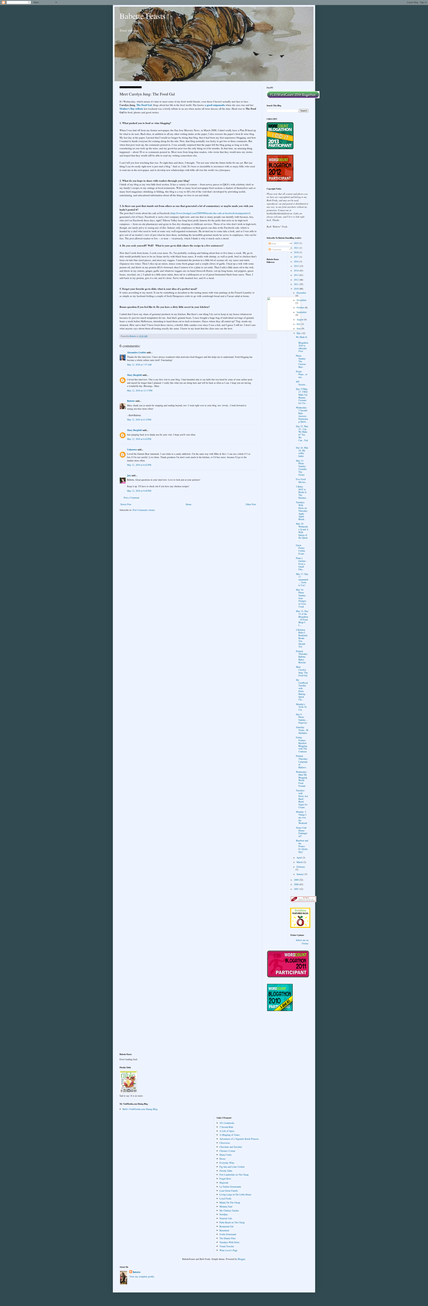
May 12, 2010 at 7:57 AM (139, 364)
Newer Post (125, 504)
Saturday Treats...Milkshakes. (302, 730)
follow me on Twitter (302, 942)
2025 (296, 243)
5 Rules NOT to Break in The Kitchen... (302, 492)
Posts (273, 243)
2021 (296, 247)
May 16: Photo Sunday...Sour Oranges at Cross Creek (301, 598)
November (301, 300)
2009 (296, 879)
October (301, 307)
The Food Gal (144, 105)
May (299, 333)
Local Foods (225, 1198)
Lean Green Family (229, 1190)
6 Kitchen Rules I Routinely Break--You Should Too (302, 638)
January (300, 874)
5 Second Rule (226, 1127)
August (300, 319)
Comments (276, 249)
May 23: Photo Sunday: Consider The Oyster (301, 467)
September (302, 312)
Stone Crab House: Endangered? (301, 832)
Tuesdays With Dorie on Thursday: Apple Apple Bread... (302, 511)
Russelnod (224, 1230)
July (299, 324)
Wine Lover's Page (228, 1250)
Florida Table (226, 1170)
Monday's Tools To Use (301, 707)
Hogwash (224, 1182)
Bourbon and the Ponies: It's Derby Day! (302, 846)
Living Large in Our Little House (235, 1194)
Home (188, 504)
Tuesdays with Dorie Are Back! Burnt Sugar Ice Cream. (302, 799)
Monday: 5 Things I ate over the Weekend (301, 817)
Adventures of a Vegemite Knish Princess (239, 1138)
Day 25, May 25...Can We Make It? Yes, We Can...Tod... (302, 435)
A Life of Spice (227, 1131)
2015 (296, 266)
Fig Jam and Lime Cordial (232, 1166)
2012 (296, 279)
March (300, 862)
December (301, 292)
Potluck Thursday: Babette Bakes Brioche (302, 657)
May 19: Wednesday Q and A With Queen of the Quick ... (302, 532)
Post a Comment (131, 497)
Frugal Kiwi (225, 1178)
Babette (131, 401)
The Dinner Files (228, 1238)
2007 (296, 889)
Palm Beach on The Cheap (232, 1222)
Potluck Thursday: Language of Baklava (302, 761)
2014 (296, 270)
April (299, 857)
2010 (296, 288)
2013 (296, 275)
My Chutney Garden (229, 1210)
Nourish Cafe (226, 1218)
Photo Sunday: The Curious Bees (301, 361)
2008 (296, 884)
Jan (129, 475)
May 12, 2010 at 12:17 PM (139, 390)
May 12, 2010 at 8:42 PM (139, 464)
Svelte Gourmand (228, 1234)
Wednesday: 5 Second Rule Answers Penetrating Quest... (302, 414)
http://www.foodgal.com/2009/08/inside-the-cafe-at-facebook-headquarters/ (210, 213)
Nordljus (224, 1214)
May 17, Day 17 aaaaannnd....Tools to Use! (302, 579)
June (299, 328)
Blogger (241, 1259)
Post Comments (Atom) (144, 510)
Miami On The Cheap (230, 1202)
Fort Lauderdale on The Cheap (234, 1174)
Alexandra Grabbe (136, 352)
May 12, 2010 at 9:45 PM (139, 490)
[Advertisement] (135, 1034)
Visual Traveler (227, 1246)
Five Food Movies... (301, 481)
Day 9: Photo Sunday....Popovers (302, 718)
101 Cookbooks (227, 1123)
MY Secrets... (301, 383)
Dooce (223, 1158)
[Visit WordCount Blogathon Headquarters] (280, 1010)
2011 (296, 284)
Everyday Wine (227, 1162)
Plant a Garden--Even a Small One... (301, 563)
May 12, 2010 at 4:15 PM (139, 419)
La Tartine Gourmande (230, 1186)
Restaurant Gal (226, 1226)
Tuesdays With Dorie (229, 1242)
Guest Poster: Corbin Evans (300, 549)
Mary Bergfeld (134, 375)
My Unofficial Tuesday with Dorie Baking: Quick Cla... (302, 689)
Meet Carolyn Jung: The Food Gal (302, 671)
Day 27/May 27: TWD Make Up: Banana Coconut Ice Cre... (302, 396)
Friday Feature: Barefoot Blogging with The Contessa (301, 744)
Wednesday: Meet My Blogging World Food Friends (301, 778)
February (301, 866)
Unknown (132, 449)
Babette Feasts (143, 15)
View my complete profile (141, 1276)
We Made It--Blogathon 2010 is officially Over (302, 344)
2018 (296, 252)
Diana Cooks (226, 1154)
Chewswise (225, 1142)
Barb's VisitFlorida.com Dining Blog (140, 1109)
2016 (296, 261)
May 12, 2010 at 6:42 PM (139, 439)
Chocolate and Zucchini (231, 1146)
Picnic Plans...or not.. (301, 374)
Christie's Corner (227, 1150)
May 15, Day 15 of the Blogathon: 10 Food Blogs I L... (302, 618)
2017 (296, 256)
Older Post (251, 504)
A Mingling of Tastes (230, 1134)
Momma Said (226, 1206)
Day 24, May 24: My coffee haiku (302, 452)
